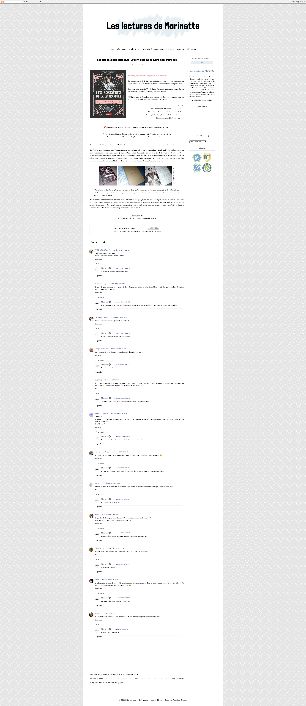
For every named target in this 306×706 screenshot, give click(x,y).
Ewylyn (97, 613)
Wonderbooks (100, 548)
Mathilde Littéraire (101, 413)
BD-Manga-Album (146, 231)
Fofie (96, 514)
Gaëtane (98, 483)
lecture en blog (100, 283)
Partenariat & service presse (153, 49)
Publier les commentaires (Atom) (111, 682)
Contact (193, 49)
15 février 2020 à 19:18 (116, 548)
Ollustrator (168, 700)
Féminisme (157, 231)
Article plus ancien (177, 679)
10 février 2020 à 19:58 (119, 317)
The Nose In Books (102, 452)
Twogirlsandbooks (101, 348)
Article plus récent (96, 679)
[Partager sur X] (153, 228)
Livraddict (194, 100)
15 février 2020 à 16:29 (110, 514)
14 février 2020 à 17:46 (112, 483)
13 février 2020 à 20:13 (120, 452)
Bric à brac (170, 49)
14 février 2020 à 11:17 (121, 468)
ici (125, 145)
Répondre (98, 259)
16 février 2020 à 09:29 (122, 564)
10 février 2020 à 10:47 (121, 250)
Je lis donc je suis (101, 317)
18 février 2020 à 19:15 (110, 580)
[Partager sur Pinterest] (158, 228)
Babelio (210, 100)
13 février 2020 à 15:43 (122, 398)
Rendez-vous (134, 49)
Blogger (184, 700)
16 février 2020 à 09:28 (122, 533)
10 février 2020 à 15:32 (117, 284)
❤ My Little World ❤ (102, 250)
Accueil (111, 49)
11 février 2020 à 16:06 (122, 333)
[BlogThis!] (151, 228)
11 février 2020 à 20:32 (113, 380)
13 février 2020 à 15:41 (122, 436)
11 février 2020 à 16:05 (122, 302)
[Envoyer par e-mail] (149, 228)
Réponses (101, 264)
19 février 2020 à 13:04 (122, 598)
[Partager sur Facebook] (156, 228)
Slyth (97, 579)
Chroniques (121, 49)
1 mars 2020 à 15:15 (110, 613)
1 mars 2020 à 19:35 (121, 629)
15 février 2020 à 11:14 (122, 499)
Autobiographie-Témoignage (129, 231)
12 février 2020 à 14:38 (119, 414)
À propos (180, 49)
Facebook (202, 100)
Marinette (104, 268)
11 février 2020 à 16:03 (122, 268)
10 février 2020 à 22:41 (119, 349)
